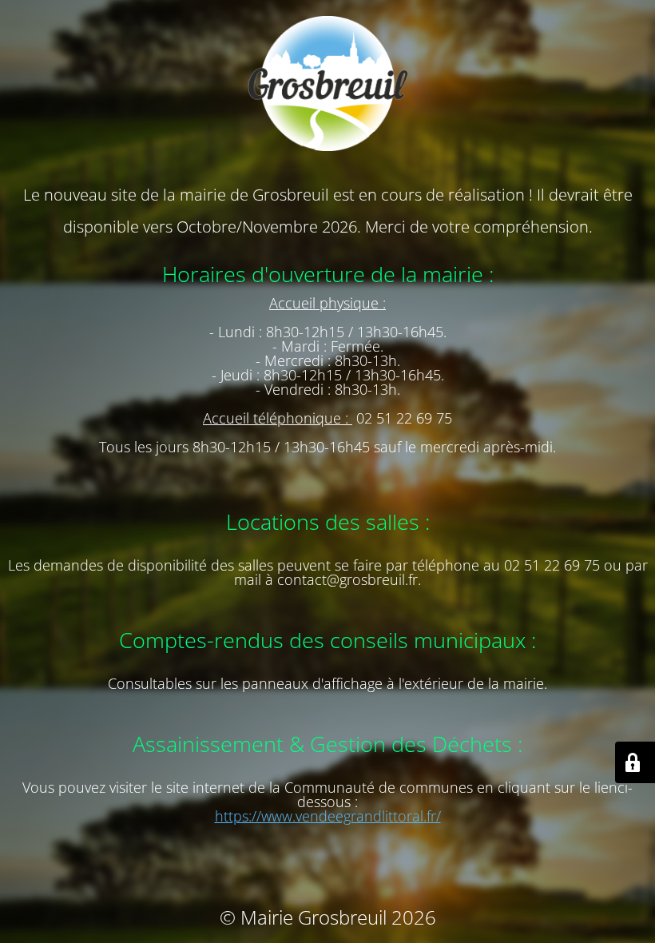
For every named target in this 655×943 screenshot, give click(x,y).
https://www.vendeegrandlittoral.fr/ (328, 816)
